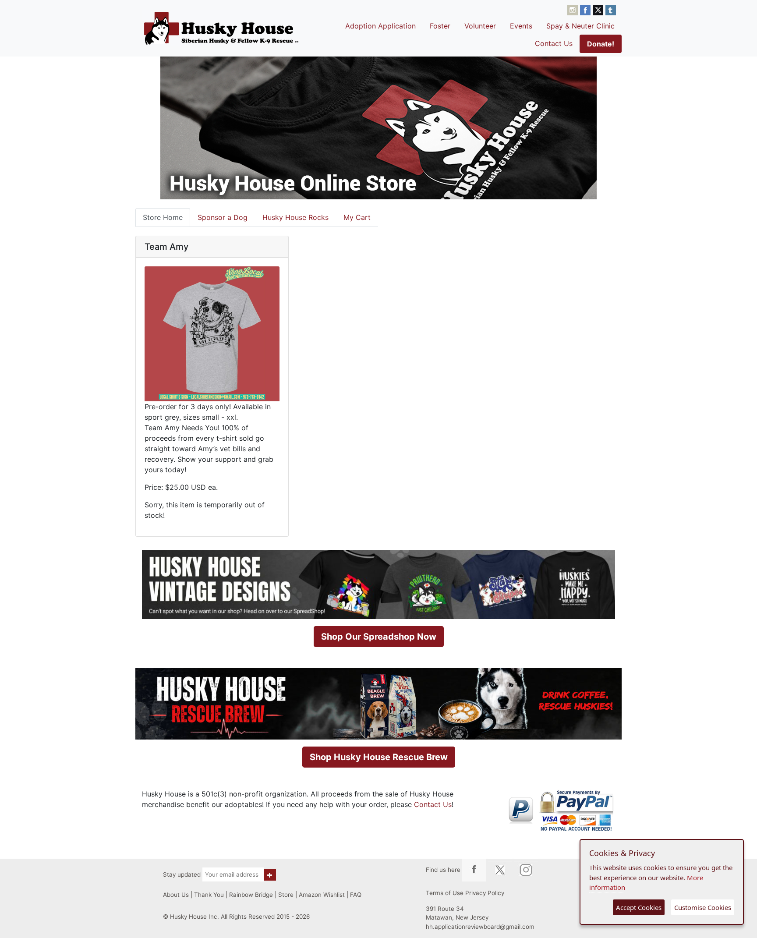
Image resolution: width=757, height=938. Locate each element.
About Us (176, 894)
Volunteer (480, 25)
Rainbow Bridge (251, 894)
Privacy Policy (484, 892)
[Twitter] (599, 9)
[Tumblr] (610, 9)
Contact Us (554, 43)
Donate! (600, 43)
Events (521, 25)
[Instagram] (573, 9)
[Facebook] (586, 9)
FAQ (355, 894)
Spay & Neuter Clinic (580, 25)
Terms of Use (444, 892)
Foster (440, 25)
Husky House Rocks (295, 217)
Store (286, 894)
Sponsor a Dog (223, 217)
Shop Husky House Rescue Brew (379, 757)
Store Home (163, 217)
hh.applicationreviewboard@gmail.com (480, 926)
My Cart (357, 217)
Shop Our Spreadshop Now (378, 636)
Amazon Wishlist (322, 894)
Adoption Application (380, 25)
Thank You (209, 894)
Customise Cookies (702, 907)
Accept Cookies (638, 907)
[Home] (221, 28)
